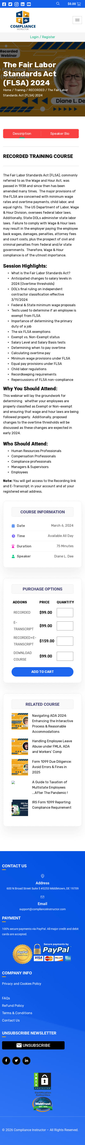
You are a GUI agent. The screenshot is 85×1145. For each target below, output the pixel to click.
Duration (24, 546)
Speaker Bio (59, 133)
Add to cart (42, 672)
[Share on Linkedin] (26, 1060)
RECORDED (36, 90)
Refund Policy (13, 1006)
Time (21, 536)
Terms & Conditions (17, 1013)
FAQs (6, 998)
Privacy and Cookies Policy (21, 984)
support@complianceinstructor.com (42, 909)
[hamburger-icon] (77, 20)
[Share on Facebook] (6, 1060)
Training (19, 90)
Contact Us (11, 1020)
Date (21, 526)
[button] (55, 4)
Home (7, 90)
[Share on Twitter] (16, 1060)
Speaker (24, 556)
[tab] (22, 133)
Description (22, 133)
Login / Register (42, 37)
